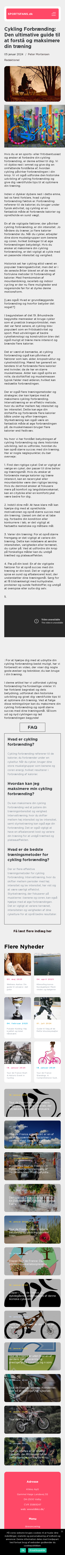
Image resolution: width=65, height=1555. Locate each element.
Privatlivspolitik (37, 1550)
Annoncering (32, 1526)
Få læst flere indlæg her (32, 931)
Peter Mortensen (38, 54)
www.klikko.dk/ (35, 1509)
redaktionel (12, 60)
